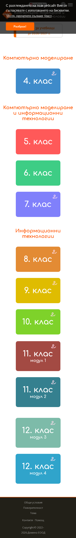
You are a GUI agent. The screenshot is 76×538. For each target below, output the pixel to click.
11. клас (38, 356)
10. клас (38, 321)
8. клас (38, 259)
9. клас (38, 290)
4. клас (38, 81)
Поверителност (33, 508)
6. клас (38, 173)
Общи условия (33, 502)
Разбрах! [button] (20, 26)
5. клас (38, 141)
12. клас (38, 433)
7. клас (38, 204)
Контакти (27, 520)
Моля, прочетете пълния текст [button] (29, 16)
